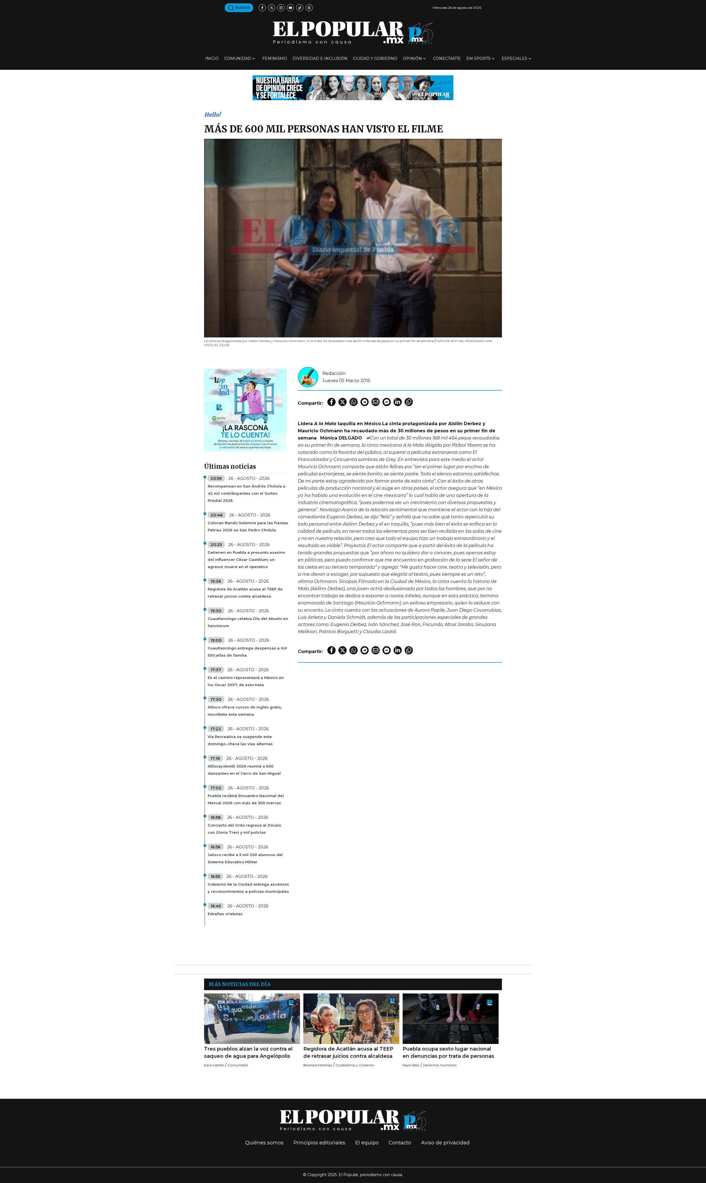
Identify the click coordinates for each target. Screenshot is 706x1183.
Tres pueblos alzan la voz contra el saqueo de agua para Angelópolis (248, 1052)
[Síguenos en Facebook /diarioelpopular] (262, 7)
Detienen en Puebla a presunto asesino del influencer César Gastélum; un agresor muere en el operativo (246, 559)
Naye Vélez (411, 1065)
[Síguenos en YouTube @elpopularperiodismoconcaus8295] (290, 7)
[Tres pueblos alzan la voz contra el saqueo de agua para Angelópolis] (252, 1018)
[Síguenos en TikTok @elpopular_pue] (299, 7)
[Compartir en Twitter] (342, 402)
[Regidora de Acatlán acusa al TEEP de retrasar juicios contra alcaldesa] (351, 1018)
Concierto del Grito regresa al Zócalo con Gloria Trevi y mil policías (244, 829)
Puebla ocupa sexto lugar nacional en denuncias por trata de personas (448, 1052)
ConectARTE (447, 58)
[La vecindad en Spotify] (245, 409)
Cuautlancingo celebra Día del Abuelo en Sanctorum (248, 622)
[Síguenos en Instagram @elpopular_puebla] (281, 7)
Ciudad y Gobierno (375, 58)
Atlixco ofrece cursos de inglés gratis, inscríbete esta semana (245, 710)
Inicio (212, 58)
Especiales (514, 58)
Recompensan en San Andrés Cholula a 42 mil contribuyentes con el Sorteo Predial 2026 (246, 493)
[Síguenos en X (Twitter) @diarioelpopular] (271, 7)
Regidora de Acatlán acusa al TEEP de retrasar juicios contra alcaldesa (245, 592)
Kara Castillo (214, 1065)
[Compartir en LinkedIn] (397, 402)
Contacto (400, 1143)
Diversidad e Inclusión (320, 58)
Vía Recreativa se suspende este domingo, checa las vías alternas (240, 740)
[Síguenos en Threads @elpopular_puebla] (309, 7)
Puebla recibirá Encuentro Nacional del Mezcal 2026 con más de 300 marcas (246, 799)
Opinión (412, 58)
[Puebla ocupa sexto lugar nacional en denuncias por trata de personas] (451, 1018)
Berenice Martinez (317, 1065)
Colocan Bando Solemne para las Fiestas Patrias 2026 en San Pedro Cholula (248, 526)
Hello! (212, 114)
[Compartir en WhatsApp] (353, 402)
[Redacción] (308, 376)
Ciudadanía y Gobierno (355, 1065)
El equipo (367, 1143)
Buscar (242, 8)
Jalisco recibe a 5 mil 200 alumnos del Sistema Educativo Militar (245, 858)
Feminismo (274, 58)
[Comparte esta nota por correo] (375, 402)
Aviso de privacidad (445, 1143)
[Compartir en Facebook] (331, 402)
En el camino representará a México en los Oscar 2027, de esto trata (246, 681)
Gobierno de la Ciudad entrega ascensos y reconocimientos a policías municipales (248, 888)
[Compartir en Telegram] (364, 402)
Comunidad (237, 58)
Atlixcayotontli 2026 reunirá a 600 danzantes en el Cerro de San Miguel (244, 770)
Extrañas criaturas (225, 914)
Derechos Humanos (440, 1065)
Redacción (334, 373)
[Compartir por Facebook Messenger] (386, 402)
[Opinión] (353, 87)
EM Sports (478, 58)
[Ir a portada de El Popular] (353, 32)
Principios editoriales (319, 1143)
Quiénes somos (264, 1143)
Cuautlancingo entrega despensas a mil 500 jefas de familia (247, 651)
